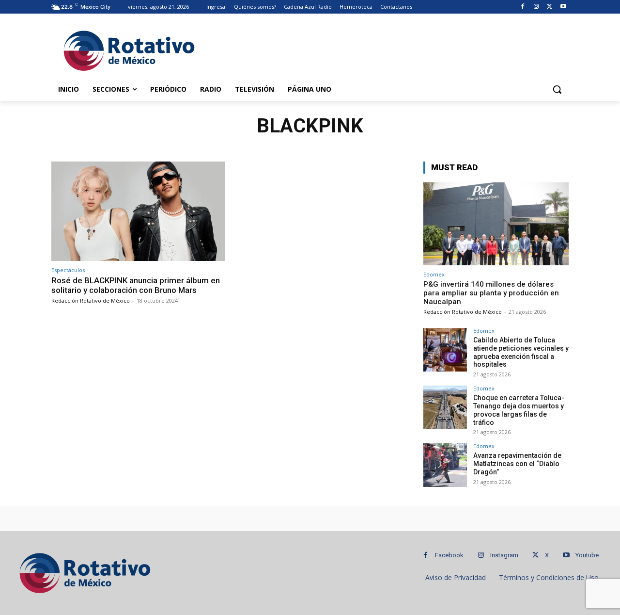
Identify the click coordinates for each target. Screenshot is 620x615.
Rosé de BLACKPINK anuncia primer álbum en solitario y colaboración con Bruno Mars (135, 285)
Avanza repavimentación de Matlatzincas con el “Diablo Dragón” (517, 464)
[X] (549, 7)
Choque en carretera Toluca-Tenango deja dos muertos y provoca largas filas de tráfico (518, 410)
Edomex (434, 274)
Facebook (449, 555)
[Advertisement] (382, 49)
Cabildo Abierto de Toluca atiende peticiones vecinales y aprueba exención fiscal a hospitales (521, 352)
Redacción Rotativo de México (90, 300)
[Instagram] (536, 7)
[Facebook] (522, 7)
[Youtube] (563, 7)
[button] (557, 89)
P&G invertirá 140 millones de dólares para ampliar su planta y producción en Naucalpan (491, 293)
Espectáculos (68, 270)
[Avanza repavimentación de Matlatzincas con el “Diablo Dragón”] (445, 465)
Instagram (504, 555)
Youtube (587, 555)
